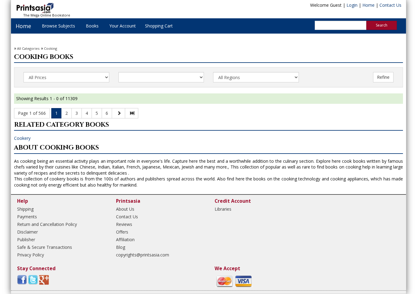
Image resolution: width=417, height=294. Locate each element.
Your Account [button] (122, 26)
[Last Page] (131, 113)
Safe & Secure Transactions (44, 247)
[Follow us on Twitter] (33, 279)
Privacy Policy (30, 255)
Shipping (25, 209)
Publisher (26, 239)
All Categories (28, 48)
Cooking (50, 48)
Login (351, 5)
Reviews (124, 224)
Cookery (22, 138)
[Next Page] (118, 113)
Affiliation (125, 239)
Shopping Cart (159, 26)
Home (368, 5)
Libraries (223, 209)
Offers (122, 232)
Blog (120, 247)
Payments (27, 217)
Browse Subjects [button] (58, 26)
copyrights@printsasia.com (142, 255)
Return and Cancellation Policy (47, 224)
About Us (125, 209)
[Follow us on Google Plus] (44, 279)
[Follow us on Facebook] (22, 279)
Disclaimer (27, 232)
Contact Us (390, 5)
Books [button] (92, 26)
